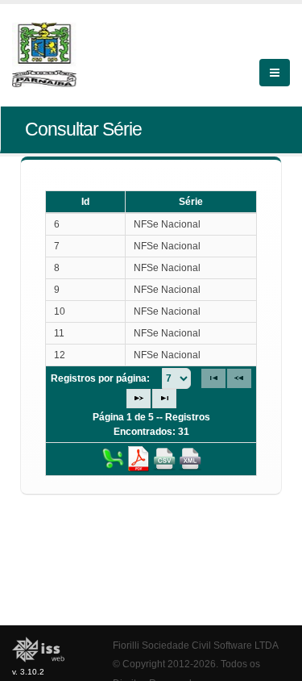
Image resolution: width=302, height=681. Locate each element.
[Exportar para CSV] (164, 458)
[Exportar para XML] (190, 458)
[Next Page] (138, 398)
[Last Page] (164, 398)
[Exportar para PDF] (138, 458)
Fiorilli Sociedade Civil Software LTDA (196, 645)
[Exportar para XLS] (113, 458)
